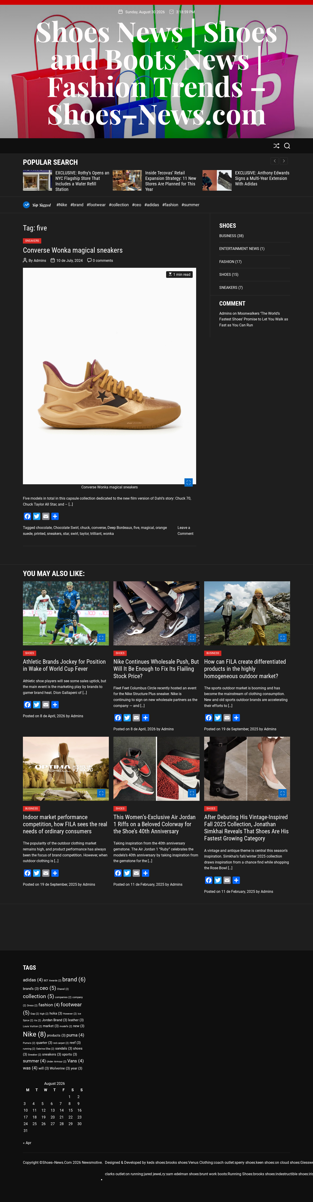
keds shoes (156, 1162)
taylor (84, 533)
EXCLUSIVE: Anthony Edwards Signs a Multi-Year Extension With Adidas (262, 178)
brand (74, 979)
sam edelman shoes (182, 1174)
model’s (66, 1026)
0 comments (103, 260)
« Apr (27, 1143)
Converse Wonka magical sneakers (73, 250)
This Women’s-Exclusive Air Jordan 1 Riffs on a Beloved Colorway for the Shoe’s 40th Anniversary (154, 824)
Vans (75, 1061)
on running (134, 1174)
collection (38, 996)
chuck (85, 527)
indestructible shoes (292, 1174)
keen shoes (265, 1162)
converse (98, 527)
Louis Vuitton (32, 1026)
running (29, 1048)
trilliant (96, 533)
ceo (48, 988)
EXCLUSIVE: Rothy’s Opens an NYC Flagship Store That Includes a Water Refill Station (82, 181)
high (44, 1013)
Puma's (29, 1043)
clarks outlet (115, 1174)
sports (69, 1054)
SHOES (225, 274)
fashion (49, 1004)
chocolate (44, 527)
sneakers (54, 533)
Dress (32, 1005)
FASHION (226, 262)
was (30, 1068)
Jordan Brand (54, 1020)
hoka (55, 1013)
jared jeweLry (154, 1174)
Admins (40, 260)
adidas (33, 980)
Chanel (63, 989)
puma (75, 1035)
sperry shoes (245, 1162)
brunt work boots (213, 1174)
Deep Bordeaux (119, 527)
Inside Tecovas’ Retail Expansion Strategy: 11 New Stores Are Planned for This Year (170, 181)
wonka (108, 533)
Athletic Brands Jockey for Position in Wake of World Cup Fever (64, 665)
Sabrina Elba (45, 1048)
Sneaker (34, 1054)
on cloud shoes (287, 1162)
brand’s (31, 989)
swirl (74, 533)
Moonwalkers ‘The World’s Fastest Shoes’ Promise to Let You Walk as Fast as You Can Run (253, 319)
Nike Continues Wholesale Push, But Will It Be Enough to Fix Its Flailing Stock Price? (156, 668)
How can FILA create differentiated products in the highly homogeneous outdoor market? (245, 668)
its (37, 1020)
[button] (284, 160)
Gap (34, 1013)
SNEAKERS (32, 240)
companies (63, 997)
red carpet (61, 1043)
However (70, 1013)
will (43, 1068)
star (66, 533)
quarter (44, 1043)
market (51, 1026)
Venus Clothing (200, 1162)
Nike (34, 1034)
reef (75, 1043)
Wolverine (60, 1068)
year (76, 1068)
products (56, 1035)
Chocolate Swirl (66, 527)
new (78, 1026)
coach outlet (224, 1162)
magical (147, 527)
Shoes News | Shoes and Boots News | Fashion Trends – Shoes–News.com (156, 72)
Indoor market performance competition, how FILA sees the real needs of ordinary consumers (65, 824)
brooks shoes (176, 1162)
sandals (63, 1048)
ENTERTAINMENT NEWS (239, 248)
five (136, 527)
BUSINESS (227, 236)
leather (76, 1020)
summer (34, 1061)
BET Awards (52, 980)
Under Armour (56, 1061)
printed (39, 533)
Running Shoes (240, 1174)
